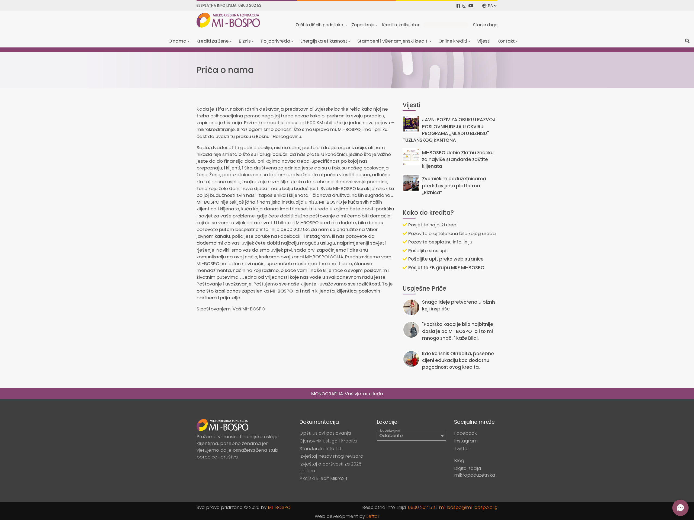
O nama (177, 41)
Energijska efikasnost (323, 41)
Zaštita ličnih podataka (319, 25)
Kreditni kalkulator (400, 25)
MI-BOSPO (279, 507)
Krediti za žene (213, 41)
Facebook (465, 433)
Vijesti (483, 41)
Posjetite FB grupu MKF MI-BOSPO (445, 267)
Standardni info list (320, 448)
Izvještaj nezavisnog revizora (331, 456)
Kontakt (506, 41)
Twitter (461, 448)
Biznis (245, 41)
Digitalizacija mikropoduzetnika (474, 471)
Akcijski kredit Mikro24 (323, 478)
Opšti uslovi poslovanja (325, 433)
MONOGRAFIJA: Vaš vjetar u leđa (347, 393)
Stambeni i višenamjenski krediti (393, 41)
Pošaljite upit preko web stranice (445, 259)
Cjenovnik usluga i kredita (328, 441)
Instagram (466, 441)
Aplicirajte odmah (446, 25)
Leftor (373, 516)
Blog (459, 460)
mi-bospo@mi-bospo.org (468, 507)
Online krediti (452, 41)
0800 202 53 (421, 507)
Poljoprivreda (275, 41)
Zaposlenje (363, 25)
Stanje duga (485, 25)
